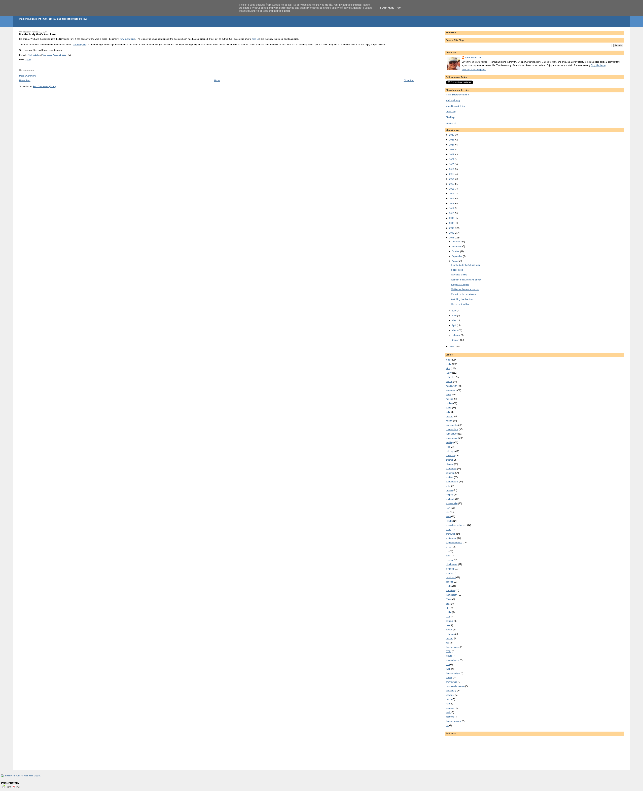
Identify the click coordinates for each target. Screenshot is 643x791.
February (456, 335)
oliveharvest (451, 564)
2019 (452, 169)
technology (451, 690)
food (448, 447)
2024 (452, 144)
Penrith (449, 521)
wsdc (448, 712)
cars (448, 555)
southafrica (451, 468)
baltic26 (449, 621)
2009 (452, 218)
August (455, 261)
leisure (449, 656)
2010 (452, 213)
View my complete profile (474, 69)
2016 (452, 184)
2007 (452, 228)
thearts (449, 381)
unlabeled (450, 377)
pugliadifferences (454, 542)
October (456, 251)
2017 (452, 179)
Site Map (450, 117)
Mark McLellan (473, 57)
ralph (448, 669)
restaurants (451, 390)
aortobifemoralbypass (456, 525)
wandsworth (451, 386)
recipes (449, 494)
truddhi (449, 677)
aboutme (450, 716)
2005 (452, 237)
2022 (452, 154)
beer (448, 625)
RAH (448, 508)
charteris (450, 573)
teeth (448, 516)
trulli (448, 412)
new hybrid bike (127, 39)
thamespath (451, 595)
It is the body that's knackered (465, 265)
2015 (452, 189)
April (454, 325)
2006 (452, 233)
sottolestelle (451, 503)
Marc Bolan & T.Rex (455, 106)
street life (450, 455)
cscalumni (451, 577)
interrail (449, 460)
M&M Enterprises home (457, 94)
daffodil (449, 582)
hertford (449, 638)
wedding (450, 442)
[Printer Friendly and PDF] (11, 789)
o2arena (449, 464)
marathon (450, 590)
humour (449, 560)
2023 (452, 149)
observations (452, 429)
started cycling (80, 44)
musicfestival (452, 438)
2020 (452, 164)
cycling (28, 59)
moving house (452, 660)
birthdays (450, 451)
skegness (450, 708)
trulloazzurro (452, 434)
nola (448, 703)
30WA (449, 599)
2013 (452, 198)
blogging (450, 568)
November (457, 246)
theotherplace (452, 647)
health (449, 586)
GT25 (448, 547)
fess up (255, 39)
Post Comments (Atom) (44, 86)
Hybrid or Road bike (460, 304)
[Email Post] (69, 55)
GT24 (448, 651)
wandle (449, 420)
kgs (447, 642)
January (456, 340)
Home (217, 80)
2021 (452, 159)
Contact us (451, 123)
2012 (452, 203)
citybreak (450, 499)
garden (449, 629)
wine (448, 368)
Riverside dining (459, 274)
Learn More (387, 8)
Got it (401, 8)
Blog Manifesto (598, 65)
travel (448, 394)
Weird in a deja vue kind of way (466, 279)
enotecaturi (451, 538)
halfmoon (450, 634)
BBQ (448, 603)
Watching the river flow (462, 299)
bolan (448, 529)
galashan (450, 473)
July (454, 310)
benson (449, 490)
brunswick (450, 534)
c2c (447, 512)
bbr (447, 551)
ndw (448, 664)
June (454, 315)
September (457, 256)
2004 (452, 346)
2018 (452, 174)
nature (449, 699)
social (448, 407)
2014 (452, 193)
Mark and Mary (453, 100)
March (455, 330)
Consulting (451, 111)
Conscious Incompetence (463, 294)
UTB (448, 616)
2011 (452, 208)
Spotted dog (457, 270)
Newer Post (24, 80)
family (449, 373)
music (449, 359)
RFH (448, 608)
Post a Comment (27, 76)
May (454, 320)
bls (447, 725)
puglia (448, 364)
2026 (452, 135)
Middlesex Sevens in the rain (465, 289)
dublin (448, 612)
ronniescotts (452, 425)
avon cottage (452, 481)
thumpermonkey (453, 721)
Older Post (409, 80)
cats (448, 486)
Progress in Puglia (460, 284)
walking (449, 399)
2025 (452, 139)
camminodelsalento (455, 686)
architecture (451, 682)
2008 (452, 223)
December (457, 241)
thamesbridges (453, 673)
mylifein (449, 477)
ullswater (450, 695)
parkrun (449, 416)
